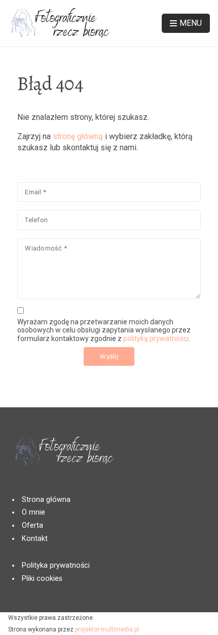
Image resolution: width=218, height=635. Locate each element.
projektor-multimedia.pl (107, 629)
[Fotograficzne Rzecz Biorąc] (59, 23)
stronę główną (78, 136)
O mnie (33, 512)
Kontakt (35, 538)
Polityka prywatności (56, 565)
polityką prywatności (156, 338)
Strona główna (46, 499)
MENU (190, 23)
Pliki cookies (42, 578)
